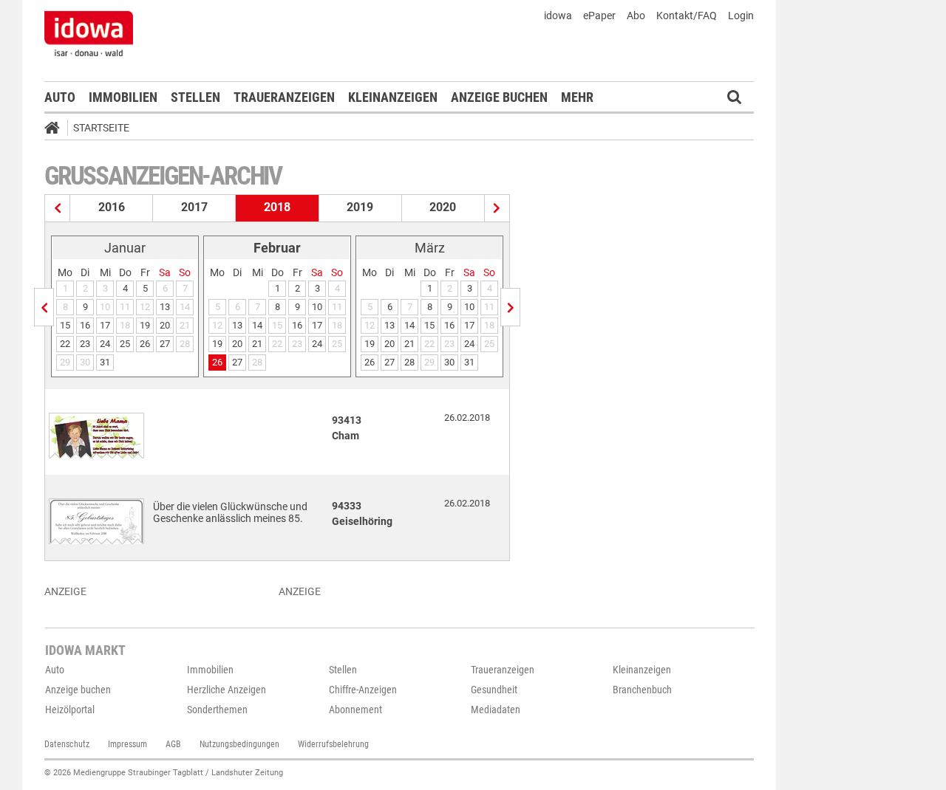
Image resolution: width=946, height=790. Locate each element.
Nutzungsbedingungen (239, 744)
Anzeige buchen (499, 97)
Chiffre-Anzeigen (363, 689)
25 (125, 343)
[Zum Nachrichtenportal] (88, 33)
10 (317, 306)
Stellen (195, 97)
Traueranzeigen (284, 97)
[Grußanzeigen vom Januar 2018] (44, 307)
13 (165, 306)
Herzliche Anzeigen (226, 689)
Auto (59, 97)
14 (257, 325)
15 (65, 325)
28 (409, 362)
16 (85, 325)
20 (165, 325)
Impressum (127, 744)
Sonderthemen (217, 709)
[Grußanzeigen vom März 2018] (510, 307)
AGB (173, 744)
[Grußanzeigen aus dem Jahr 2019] (497, 208)
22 (65, 343)
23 (85, 343)
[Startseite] (56, 130)
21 (257, 343)
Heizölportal (70, 709)
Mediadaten (495, 709)
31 (105, 362)
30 (449, 362)
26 (145, 343)
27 (165, 343)
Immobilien (123, 97)
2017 (194, 207)
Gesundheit (494, 689)
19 (145, 325)
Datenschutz (66, 744)
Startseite (101, 128)
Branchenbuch (642, 689)
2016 (111, 207)
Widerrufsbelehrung (333, 744)
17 (105, 325)
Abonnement (355, 709)
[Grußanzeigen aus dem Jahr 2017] (57, 208)
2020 (442, 207)
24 (105, 343)
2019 (360, 207)
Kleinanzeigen (393, 97)
